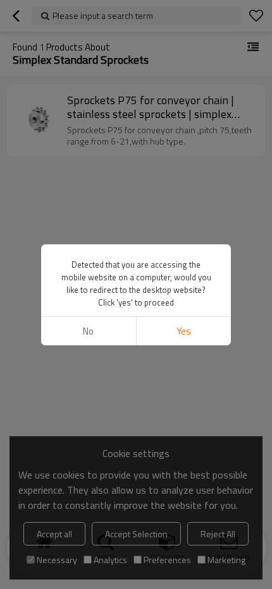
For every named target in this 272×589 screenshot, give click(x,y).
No (88, 331)
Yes (183, 331)
